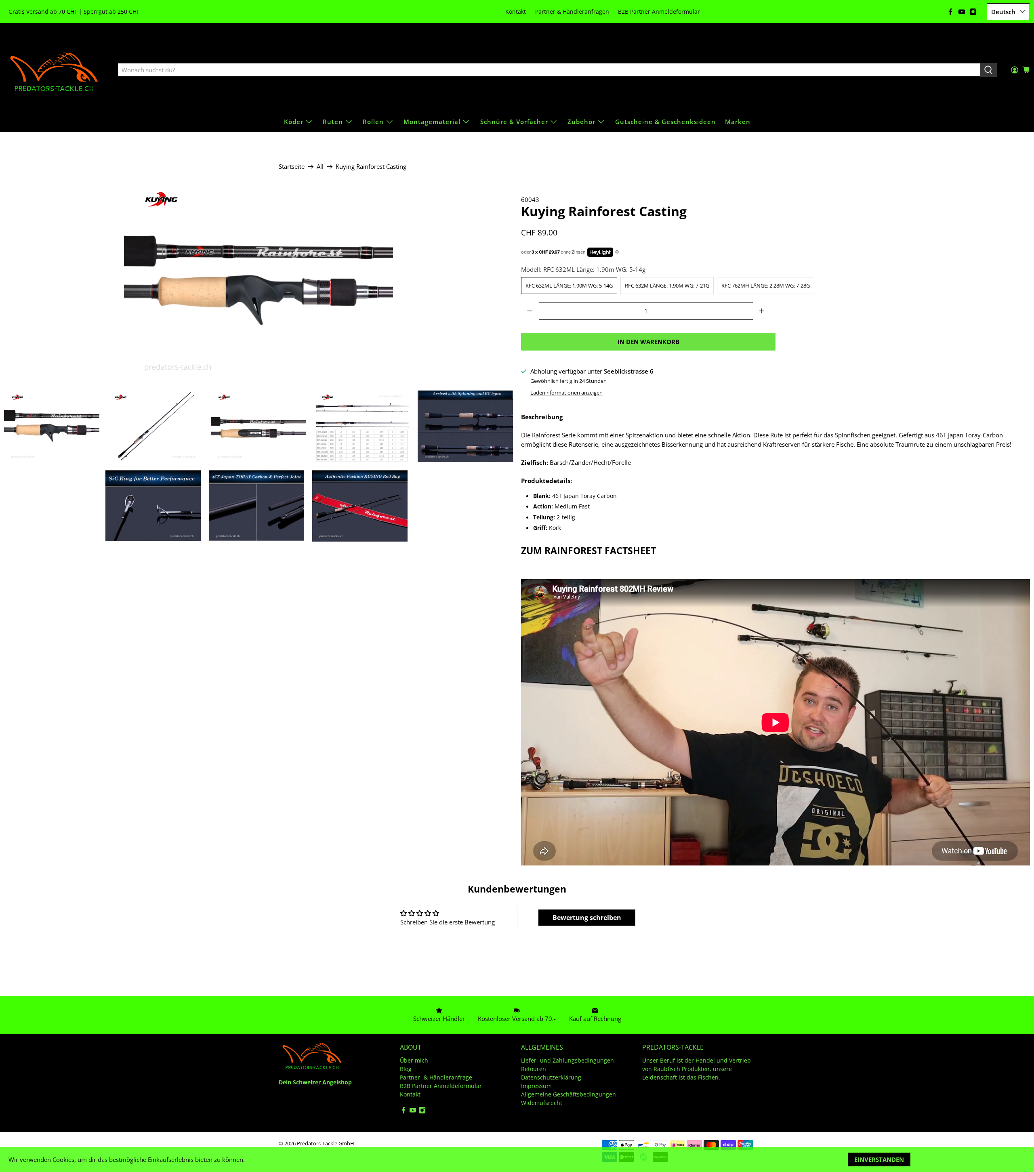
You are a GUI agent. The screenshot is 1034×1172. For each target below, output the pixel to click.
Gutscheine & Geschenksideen (665, 122)
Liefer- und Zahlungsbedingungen (567, 1060)
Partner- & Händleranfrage (436, 1077)
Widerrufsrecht (541, 1103)
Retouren (533, 1069)
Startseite (292, 167)
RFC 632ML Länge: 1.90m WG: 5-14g (569, 285)
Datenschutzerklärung (551, 1077)
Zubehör (581, 122)
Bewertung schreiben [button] (587, 917)
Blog (406, 1069)
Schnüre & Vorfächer (514, 122)
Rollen (373, 122)
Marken (737, 122)
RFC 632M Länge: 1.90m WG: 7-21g (667, 285)
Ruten (333, 122)
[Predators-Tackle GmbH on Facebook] (950, 11)
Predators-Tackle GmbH (325, 1143)
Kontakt (515, 11)
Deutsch (1003, 12)
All (320, 167)
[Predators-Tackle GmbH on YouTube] (961, 11)
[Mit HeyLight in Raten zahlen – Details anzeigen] (617, 252)
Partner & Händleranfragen (572, 11)
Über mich (414, 1060)
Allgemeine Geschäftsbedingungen (568, 1094)
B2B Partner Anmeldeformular (659, 11)
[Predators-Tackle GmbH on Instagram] (973, 11)
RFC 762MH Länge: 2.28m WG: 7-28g (765, 285)
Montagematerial (432, 122)
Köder (293, 122)
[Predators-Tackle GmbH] (54, 70)
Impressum (536, 1086)
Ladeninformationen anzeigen (566, 392)
